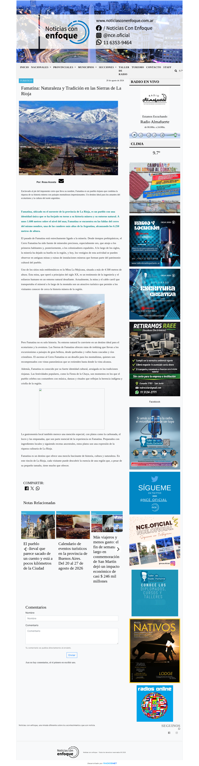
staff (167, 67)
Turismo (138, 67)
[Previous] (26, 549)
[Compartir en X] (32, 489)
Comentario (31, 625)
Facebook (154, 401)
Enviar (71, 655)
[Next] (118, 549)
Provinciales (63, 67)
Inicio (24, 67)
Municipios (86, 67)
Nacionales (40, 67)
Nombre (29, 612)
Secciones (107, 67)
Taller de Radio (124, 70)
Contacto (153, 67)
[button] (176, 71)
